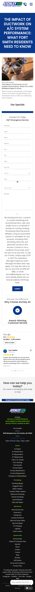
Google (28, 576)
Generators (17, 512)
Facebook (25, 574)
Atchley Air (13, 586)
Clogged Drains (17, 486)
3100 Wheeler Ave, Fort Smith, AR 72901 (17, 433)
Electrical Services (17, 510)
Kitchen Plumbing (17, 497)
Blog (17, 555)
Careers (17, 550)
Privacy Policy (17, 566)
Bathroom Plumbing (17, 494)
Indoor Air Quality (18, 460)
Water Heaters (17, 489)
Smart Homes (17, 531)
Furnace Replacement (17, 473)
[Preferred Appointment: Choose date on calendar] (17, 182)
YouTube (22, 576)
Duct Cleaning (17, 462)
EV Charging (17, 526)
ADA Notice (17, 560)
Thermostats (17, 465)
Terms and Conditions (17, 563)
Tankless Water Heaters (17, 491)
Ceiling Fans (17, 515)
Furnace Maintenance (17, 471)
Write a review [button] (9, 343)
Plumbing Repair (17, 483)
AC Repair (17, 449)
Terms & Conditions (13, 280)
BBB (17, 579)
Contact (17, 552)
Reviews (17, 558)
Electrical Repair (17, 523)
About (17, 547)
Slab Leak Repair (17, 502)
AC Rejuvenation (17, 454)
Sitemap (17, 588)
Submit (17, 289)
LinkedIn (14, 576)
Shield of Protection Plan (17, 541)
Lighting (17, 529)
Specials (17, 544)
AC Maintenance (17, 452)
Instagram (6, 576)
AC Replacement (17, 457)
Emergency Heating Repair (17, 476)
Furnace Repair (17, 468)
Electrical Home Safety (17, 520)
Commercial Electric (17, 518)
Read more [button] (6, 366)
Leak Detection (17, 500)
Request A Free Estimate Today (17, 400)
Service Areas (17, 539)
